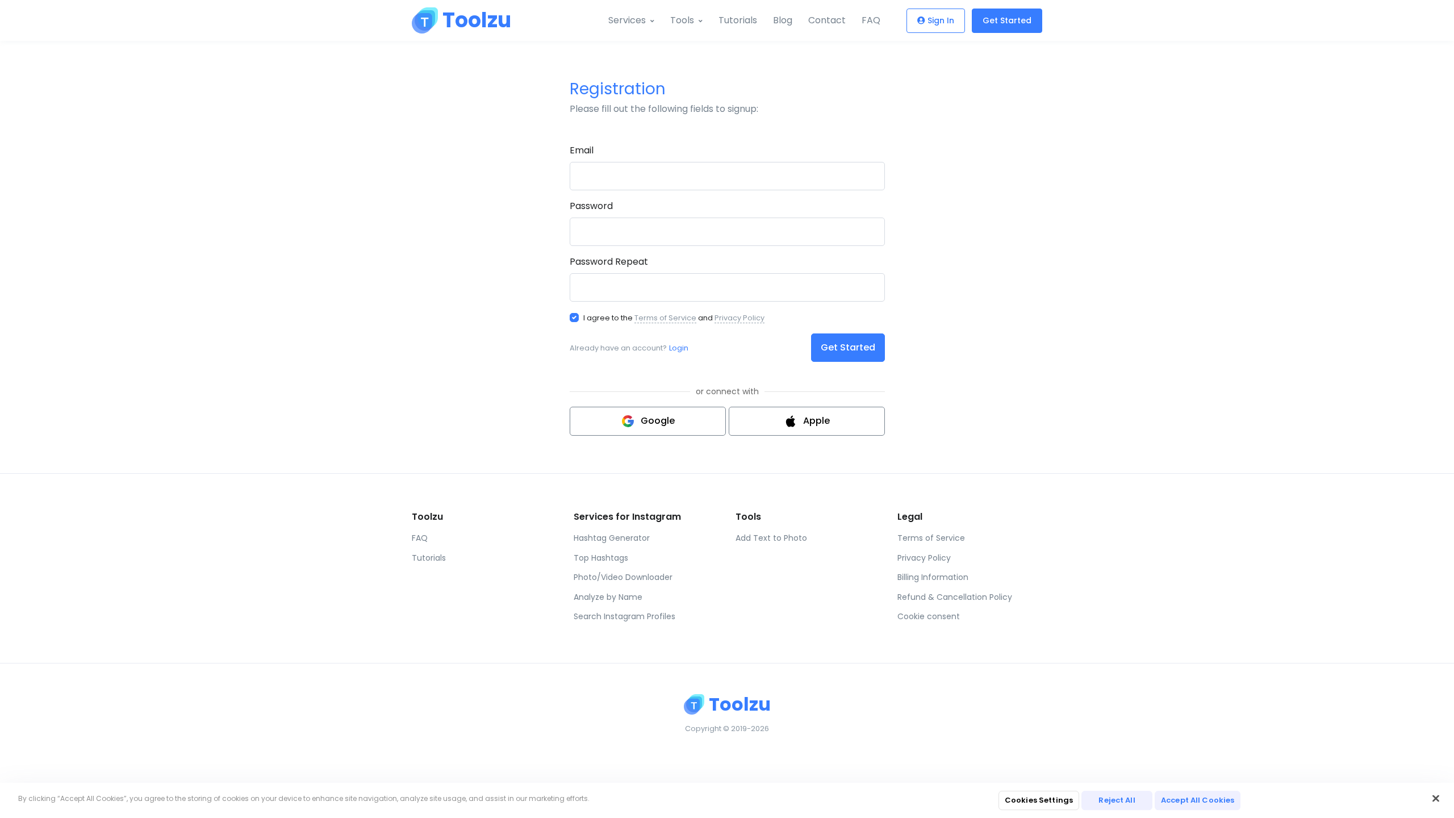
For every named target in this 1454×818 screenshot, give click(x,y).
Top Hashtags (601, 558)
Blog (782, 20)
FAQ (871, 20)
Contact (827, 20)
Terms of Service (665, 318)
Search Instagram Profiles (624, 616)
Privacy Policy (739, 318)
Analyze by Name (608, 597)
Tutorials (737, 20)
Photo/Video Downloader (623, 577)
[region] (727, 800)
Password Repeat (609, 261)
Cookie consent (928, 616)
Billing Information (932, 577)
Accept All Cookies (1197, 800)
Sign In (940, 20)
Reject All (1116, 800)
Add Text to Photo (771, 538)
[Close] (1435, 798)
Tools (682, 20)
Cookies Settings (1039, 800)
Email (582, 150)
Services (627, 20)
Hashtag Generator (612, 538)
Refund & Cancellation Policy (954, 597)
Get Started (1007, 20)
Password (591, 205)
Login (678, 348)
